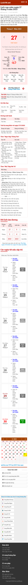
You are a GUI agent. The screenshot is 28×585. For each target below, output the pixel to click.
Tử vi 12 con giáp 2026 (9, 479)
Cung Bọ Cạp (7, 524)
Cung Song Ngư (8, 539)
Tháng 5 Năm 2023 (14, 89)
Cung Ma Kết (7, 532)
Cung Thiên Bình (8, 521)
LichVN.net (6, 3)
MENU (23, 2)
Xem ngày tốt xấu (7, 551)
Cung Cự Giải (7, 510)
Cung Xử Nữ (7, 517)
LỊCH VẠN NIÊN (13, 12)
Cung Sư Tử (7, 514)
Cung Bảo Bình (8, 535)
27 (14, 37)
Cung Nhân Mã (8, 528)
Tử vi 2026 (5, 560)
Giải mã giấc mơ (7, 486)
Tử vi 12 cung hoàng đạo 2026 (11, 476)
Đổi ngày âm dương (8, 482)
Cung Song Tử (7, 507)
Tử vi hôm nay (6, 558)
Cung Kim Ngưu (8, 503)
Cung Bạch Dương (8, 499)
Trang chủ (4, 12)
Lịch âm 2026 (7, 473)
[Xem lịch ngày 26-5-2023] (5, 89)
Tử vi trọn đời (6, 566)
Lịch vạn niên (6, 547)
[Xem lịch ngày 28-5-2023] (23, 89)
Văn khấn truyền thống (8, 578)
